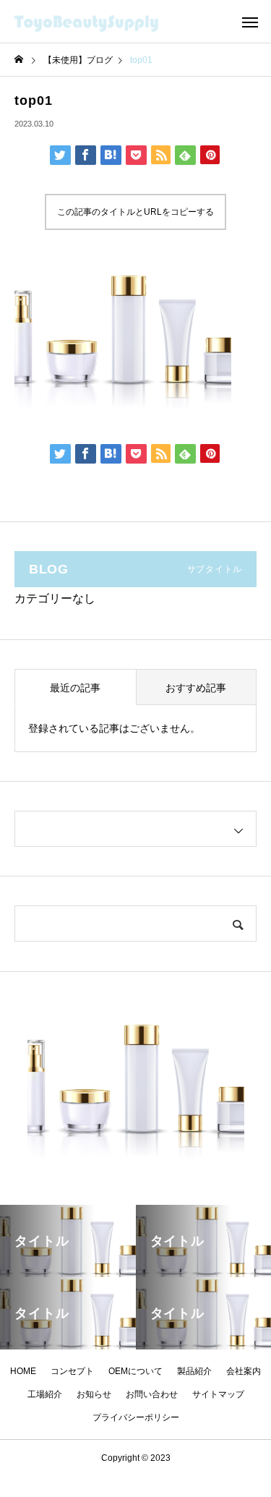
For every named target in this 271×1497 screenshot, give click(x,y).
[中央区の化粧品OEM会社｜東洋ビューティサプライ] (105, 21)
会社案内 (243, 1371)
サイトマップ (218, 1394)
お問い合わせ (152, 1394)
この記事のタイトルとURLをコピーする (135, 212)
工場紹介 (44, 1394)
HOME (23, 1371)
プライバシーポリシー (136, 1417)
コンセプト (72, 1371)
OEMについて (135, 1371)
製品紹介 (194, 1371)
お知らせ (94, 1394)
